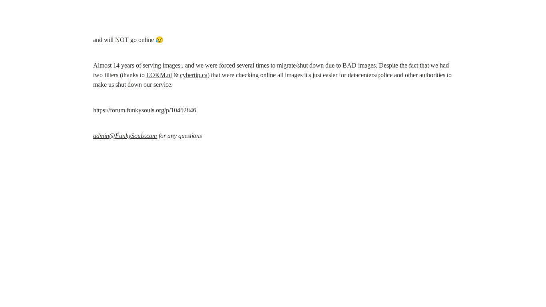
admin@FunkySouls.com (125, 135)
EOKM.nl (159, 75)
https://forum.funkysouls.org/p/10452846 (144, 110)
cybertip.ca (193, 75)
